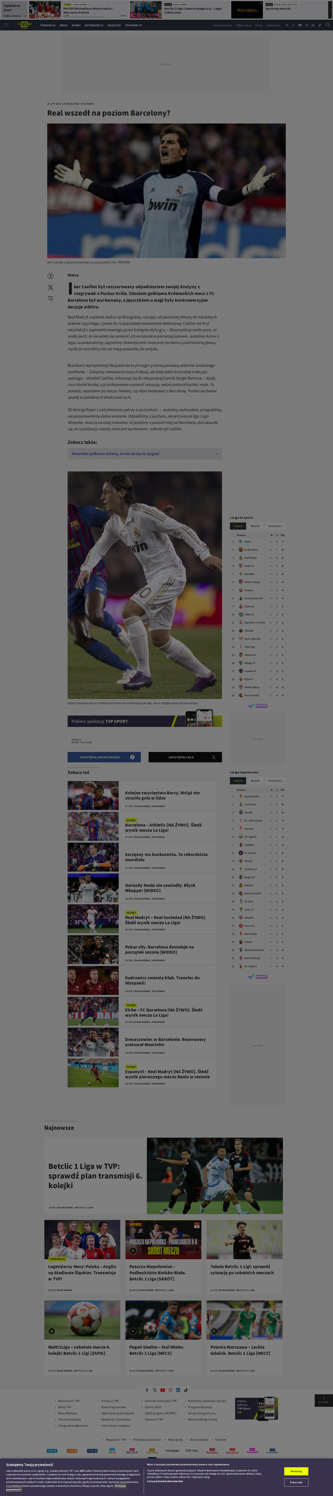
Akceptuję (296, 1471)
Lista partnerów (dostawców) (165, 1481)
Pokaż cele (296, 1482)
